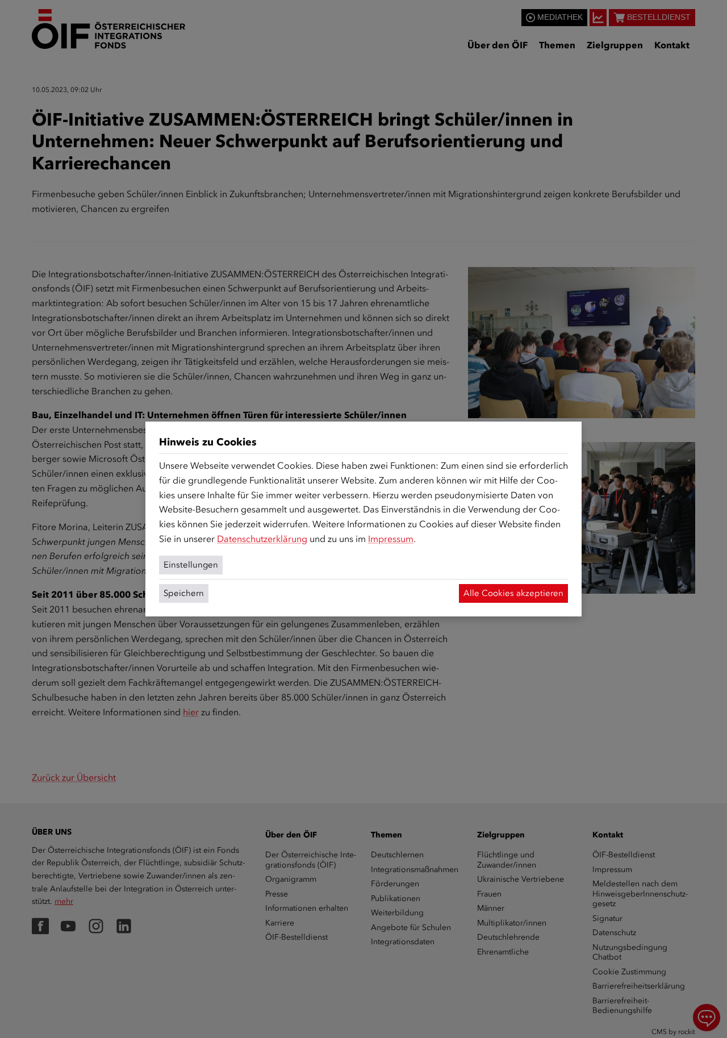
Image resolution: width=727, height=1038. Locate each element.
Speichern (184, 593)
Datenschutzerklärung (262, 538)
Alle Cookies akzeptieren (513, 593)
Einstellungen (191, 565)
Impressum (390, 538)
